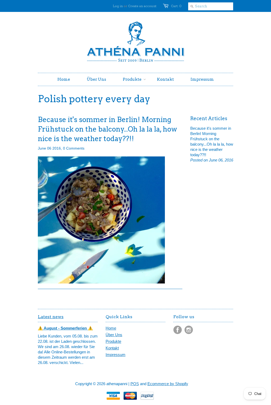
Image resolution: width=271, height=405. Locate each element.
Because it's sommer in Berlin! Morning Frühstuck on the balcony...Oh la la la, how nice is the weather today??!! (107, 129)
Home (111, 328)
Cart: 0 (176, 6)
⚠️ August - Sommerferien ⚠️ (65, 328)
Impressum (115, 354)
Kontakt (112, 348)
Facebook (177, 330)
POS (134, 383)
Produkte (113, 341)
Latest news (51, 316)
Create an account (142, 6)
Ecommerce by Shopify (167, 383)
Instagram (188, 330)
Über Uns (114, 334)
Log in (118, 6)
